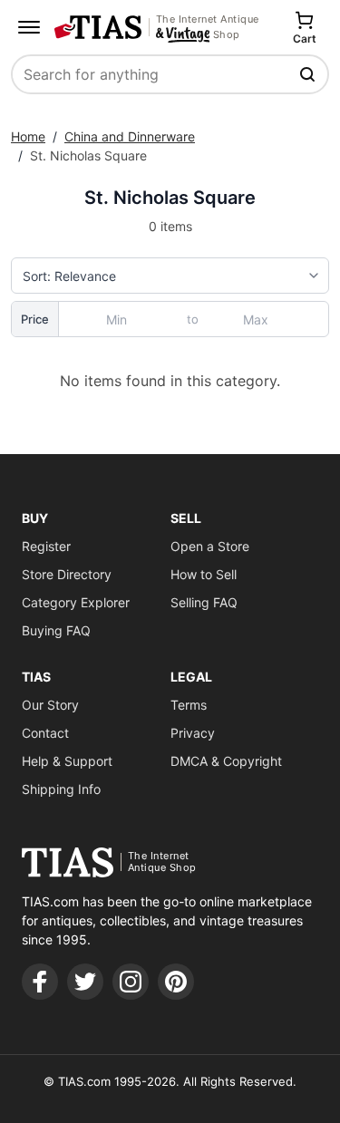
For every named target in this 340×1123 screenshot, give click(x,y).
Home (28, 136)
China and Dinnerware (129, 136)
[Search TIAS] (309, 74)
